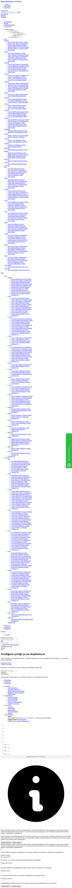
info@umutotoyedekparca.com (21, 721)
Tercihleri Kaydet (16, 886)
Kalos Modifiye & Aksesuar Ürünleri (21, 565)
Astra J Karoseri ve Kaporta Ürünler (18, 59)
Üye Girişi (7, 634)
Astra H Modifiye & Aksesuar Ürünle (21, 356)
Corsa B (6, 97)
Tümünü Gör (15, 295)
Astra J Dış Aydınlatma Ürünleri (17, 53)
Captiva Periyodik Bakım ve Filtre (20, 504)
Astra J (6, 51)
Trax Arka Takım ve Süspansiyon (17, 170)
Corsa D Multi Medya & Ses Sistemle (21, 328)
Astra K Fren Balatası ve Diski (16, 123)
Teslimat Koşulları (13, 697)
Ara (19, 12)
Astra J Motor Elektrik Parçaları (20, 306)
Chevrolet (7, 165)
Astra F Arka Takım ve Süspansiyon (18, 94)
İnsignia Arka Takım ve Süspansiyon (18, 43)
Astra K (6, 118)
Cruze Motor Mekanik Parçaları (16, 208)
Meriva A (6, 159)
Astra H (6, 81)
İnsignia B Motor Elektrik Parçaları (17, 131)
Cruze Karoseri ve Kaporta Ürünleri (21, 519)
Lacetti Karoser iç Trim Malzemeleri (21, 580)
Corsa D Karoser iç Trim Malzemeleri (18, 70)
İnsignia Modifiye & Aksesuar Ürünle (18, 47)
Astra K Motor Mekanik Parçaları (17, 126)
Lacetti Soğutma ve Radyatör (19, 586)
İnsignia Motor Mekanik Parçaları (17, 45)
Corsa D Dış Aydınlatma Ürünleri (20, 333)
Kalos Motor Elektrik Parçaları (16, 230)
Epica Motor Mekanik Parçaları (16, 259)
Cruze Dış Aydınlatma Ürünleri (16, 205)
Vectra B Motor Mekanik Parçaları (17, 164)
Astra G (6, 104)
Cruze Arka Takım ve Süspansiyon (17, 206)
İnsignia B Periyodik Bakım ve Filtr (17, 132)
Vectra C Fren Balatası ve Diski (16, 140)
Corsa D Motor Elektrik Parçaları (17, 69)
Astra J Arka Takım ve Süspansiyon (18, 56)
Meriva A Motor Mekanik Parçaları (17, 161)
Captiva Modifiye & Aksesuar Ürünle (18, 195)
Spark (5, 178)
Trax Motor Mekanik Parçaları (16, 168)
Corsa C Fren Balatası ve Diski (16, 77)
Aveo (5, 211)
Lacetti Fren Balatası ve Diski (19, 583)
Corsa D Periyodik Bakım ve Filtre (21, 331)
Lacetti (6, 233)
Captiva (6, 189)
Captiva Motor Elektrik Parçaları (17, 191)
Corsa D (6, 62)
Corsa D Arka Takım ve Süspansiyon (18, 64)
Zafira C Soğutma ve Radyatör (16, 137)
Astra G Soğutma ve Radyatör (16, 107)
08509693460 (22, 719)
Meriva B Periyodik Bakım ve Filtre (18, 150)
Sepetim (10, 713)
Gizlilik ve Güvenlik (13, 703)
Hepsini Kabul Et (17, 842)
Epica (5, 256)
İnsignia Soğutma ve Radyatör (19, 290)
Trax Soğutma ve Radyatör (18, 470)
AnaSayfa (7, 4)
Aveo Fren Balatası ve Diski (19, 542)
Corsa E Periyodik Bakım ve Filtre (17, 116)
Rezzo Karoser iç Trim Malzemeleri (17, 251)
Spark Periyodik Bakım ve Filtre (20, 483)
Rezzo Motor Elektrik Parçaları (16, 249)
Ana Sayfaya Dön (6, 663)
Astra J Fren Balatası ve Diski (19, 311)
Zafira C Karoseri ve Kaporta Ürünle (18, 135)
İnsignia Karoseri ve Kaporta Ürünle (18, 48)
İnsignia (6, 40)
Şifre (2, 641)
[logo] (4, 10)
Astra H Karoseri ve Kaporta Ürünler (18, 85)
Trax (5, 167)
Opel (5, 39)
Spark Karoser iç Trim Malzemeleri (17, 184)
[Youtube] (7, 681)
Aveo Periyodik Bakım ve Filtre (20, 545)
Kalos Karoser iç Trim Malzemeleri (21, 561)
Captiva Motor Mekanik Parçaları (17, 194)
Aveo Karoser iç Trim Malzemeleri (20, 540)
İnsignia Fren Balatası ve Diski (19, 288)
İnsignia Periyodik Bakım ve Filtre (20, 292)
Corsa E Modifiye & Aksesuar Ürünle (18, 112)
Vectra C (6, 138)
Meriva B (6, 148)
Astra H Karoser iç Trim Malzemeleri (18, 86)
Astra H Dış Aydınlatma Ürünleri (20, 360)
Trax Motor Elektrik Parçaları (16, 173)
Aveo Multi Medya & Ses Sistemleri (21, 543)
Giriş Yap (3, 646)
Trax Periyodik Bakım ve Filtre (19, 469)
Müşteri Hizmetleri (9, 25)
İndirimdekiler (8, 22)
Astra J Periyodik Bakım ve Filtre (20, 314)
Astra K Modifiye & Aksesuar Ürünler (18, 119)
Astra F (6, 93)
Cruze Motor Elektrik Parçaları (19, 521)
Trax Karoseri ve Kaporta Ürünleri (17, 172)
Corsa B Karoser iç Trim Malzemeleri (18, 102)
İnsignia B (7, 129)
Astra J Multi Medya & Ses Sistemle (21, 309)
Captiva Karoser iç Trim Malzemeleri (21, 499)
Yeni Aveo (7, 268)
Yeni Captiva (7, 265)
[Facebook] (7, 680)
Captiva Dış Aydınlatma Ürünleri (20, 507)
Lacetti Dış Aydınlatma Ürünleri (16, 237)
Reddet (37, 838)
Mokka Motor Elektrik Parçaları (16, 157)
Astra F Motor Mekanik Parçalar (17, 96)
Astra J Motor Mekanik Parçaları (17, 58)
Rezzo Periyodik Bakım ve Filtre (20, 599)
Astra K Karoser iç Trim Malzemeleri (18, 121)
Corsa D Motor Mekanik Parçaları (17, 67)
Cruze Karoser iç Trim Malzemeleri (21, 523)
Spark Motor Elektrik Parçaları (16, 180)
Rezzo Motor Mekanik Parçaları (16, 248)
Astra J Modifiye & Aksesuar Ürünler (18, 55)
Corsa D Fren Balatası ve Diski (20, 326)
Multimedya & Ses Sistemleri (16, 692)
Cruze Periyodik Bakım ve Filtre (20, 526)
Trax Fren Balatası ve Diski (15, 175)
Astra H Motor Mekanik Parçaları (17, 89)
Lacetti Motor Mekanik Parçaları (17, 238)
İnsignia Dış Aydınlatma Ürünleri (20, 293)
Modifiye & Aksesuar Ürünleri (16, 691)
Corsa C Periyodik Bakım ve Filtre (17, 78)
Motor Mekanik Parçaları (15, 146)
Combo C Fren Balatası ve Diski (17, 145)
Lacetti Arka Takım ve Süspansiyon (17, 235)
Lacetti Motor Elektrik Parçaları (16, 241)
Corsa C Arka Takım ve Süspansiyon (18, 75)
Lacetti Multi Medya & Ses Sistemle (21, 581)
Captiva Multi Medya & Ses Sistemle (21, 502)
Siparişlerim (7, 6)
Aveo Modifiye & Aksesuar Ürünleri (18, 213)
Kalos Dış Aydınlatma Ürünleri (19, 567)
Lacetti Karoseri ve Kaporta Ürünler (18, 240)
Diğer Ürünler (12, 694)
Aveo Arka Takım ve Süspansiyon (17, 214)
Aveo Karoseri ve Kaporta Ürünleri (17, 218)
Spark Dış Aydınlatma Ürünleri (19, 485)
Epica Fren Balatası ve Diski (16, 262)
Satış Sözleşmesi (12, 700)
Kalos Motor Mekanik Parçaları (16, 225)
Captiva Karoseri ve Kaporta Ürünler (18, 197)
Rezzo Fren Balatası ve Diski (16, 252)
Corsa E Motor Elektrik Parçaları (17, 115)
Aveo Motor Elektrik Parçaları (16, 219)
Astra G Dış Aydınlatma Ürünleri (17, 108)
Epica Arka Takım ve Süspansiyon (17, 257)
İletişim (6, 23)
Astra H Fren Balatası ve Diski (19, 358)
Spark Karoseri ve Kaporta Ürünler (21, 486)
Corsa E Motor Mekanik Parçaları (17, 113)
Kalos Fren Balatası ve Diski (16, 224)
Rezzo (6, 244)
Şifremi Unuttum (14, 644)
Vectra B (6, 162)
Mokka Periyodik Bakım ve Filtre (17, 153)
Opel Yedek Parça (13, 688)
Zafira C (6, 134)
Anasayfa (10, 707)
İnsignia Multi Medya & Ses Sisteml (18, 42)
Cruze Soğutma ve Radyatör (19, 527)
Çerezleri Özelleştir (6, 842)
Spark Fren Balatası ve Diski (16, 186)
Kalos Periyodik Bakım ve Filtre (20, 562)
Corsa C (6, 74)
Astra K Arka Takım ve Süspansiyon (21, 404)
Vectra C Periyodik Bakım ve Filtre (17, 142)
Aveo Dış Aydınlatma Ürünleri (19, 548)
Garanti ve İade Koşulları (15, 702)
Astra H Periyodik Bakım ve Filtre (20, 355)
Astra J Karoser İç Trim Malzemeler (21, 307)
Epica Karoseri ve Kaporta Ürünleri (17, 260)
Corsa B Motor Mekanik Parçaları (17, 99)
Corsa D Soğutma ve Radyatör (19, 330)
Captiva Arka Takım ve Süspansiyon (18, 192)
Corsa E (6, 110)
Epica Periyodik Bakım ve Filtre (17, 263)
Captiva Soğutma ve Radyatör (19, 505)
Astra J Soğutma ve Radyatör (19, 312)
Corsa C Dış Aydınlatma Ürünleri (17, 80)
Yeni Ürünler (7, 26)
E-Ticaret (31, 756)
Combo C (7, 143)
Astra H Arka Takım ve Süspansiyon (18, 83)
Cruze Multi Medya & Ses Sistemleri (21, 524)
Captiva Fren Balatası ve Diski (19, 500)
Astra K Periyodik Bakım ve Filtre (17, 124)
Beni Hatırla (6, 644)
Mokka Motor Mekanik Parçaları (17, 156)
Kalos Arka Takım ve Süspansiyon (17, 227)
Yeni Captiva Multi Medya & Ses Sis (18, 267)
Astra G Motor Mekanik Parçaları (17, 105)
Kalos (5, 222)
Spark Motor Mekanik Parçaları (16, 183)
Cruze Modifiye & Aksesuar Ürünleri (18, 202)
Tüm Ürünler (11, 50)
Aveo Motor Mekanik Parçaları (16, 216)
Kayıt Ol (9, 646)
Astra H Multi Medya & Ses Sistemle (18, 88)
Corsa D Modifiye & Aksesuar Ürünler (18, 66)
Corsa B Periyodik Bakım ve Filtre (17, 100)
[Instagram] (7, 683)
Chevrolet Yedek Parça (14, 689)
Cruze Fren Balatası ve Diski (16, 203)
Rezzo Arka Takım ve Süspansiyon (17, 246)
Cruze (6, 200)
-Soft (28, 756)
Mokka (6, 151)
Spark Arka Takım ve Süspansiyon (17, 181)
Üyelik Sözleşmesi (13, 699)
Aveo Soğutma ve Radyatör (19, 546)
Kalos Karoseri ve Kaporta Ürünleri (18, 229)
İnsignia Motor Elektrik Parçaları (20, 287)
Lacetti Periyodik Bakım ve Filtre (20, 584)
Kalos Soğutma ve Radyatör (19, 564)
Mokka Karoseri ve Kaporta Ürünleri (18, 154)
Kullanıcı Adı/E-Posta (7, 637)
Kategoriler (7, 7)
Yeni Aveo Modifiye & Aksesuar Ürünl (18, 270)
